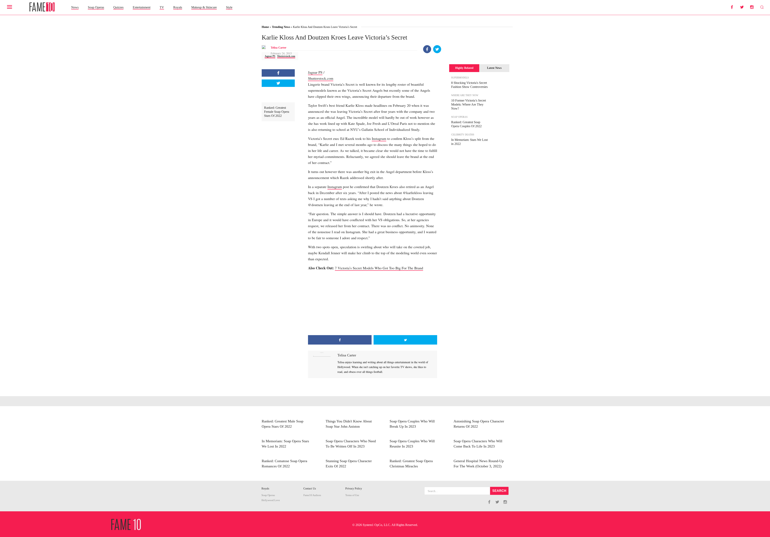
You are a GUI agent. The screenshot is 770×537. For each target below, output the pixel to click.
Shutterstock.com (286, 56)
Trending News (281, 26)
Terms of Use (352, 495)
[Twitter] (437, 49)
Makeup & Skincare (204, 7)
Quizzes (118, 7)
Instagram (379, 138)
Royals (177, 7)
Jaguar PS (270, 56)
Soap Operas (96, 7)
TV (162, 7)
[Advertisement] (372, 303)
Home (265, 26)
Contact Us (309, 488)
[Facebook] (427, 49)
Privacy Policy (353, 488)
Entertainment (141, 7)
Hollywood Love (270, 500)
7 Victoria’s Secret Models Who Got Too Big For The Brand (379, 267)
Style (229, 7)
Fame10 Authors (312, 495)
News (75, 7)
